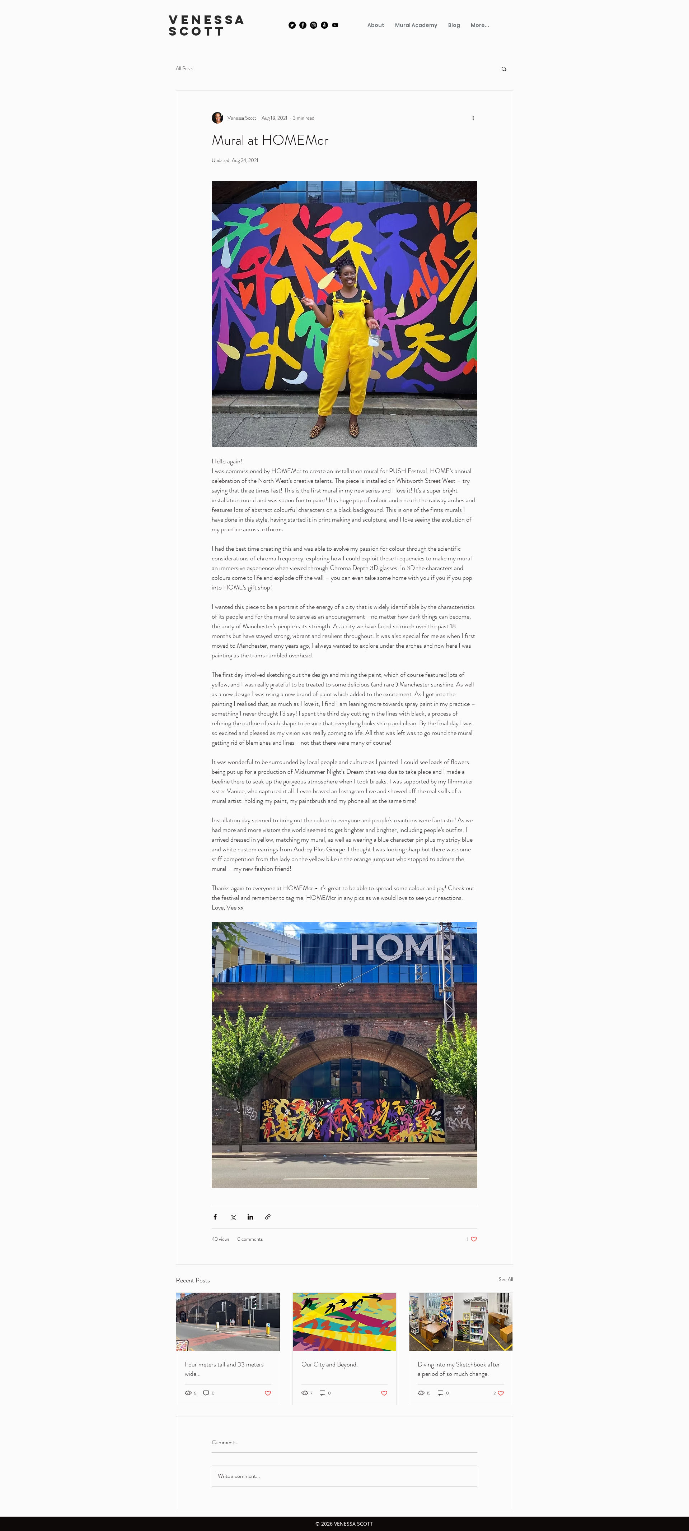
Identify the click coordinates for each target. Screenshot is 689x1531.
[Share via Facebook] (215, 1216)
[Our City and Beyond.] (345, 1322)
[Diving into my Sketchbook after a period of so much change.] (461, 1322)
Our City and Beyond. (329, 1364)
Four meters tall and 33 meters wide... (224, 1369)
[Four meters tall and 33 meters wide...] (228, 1322)
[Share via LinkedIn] (250, 1216)
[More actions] (473, 118)
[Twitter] (292, 25)
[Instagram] (313, 25)
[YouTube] (335, 25)
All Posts (184, 68)
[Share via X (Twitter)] (232, 1216)
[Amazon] (324, 25)
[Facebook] (302, 25)
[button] (504, 68)
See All (506, 1279)
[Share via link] (267, 1216)
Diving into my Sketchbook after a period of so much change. (459, 1369)
